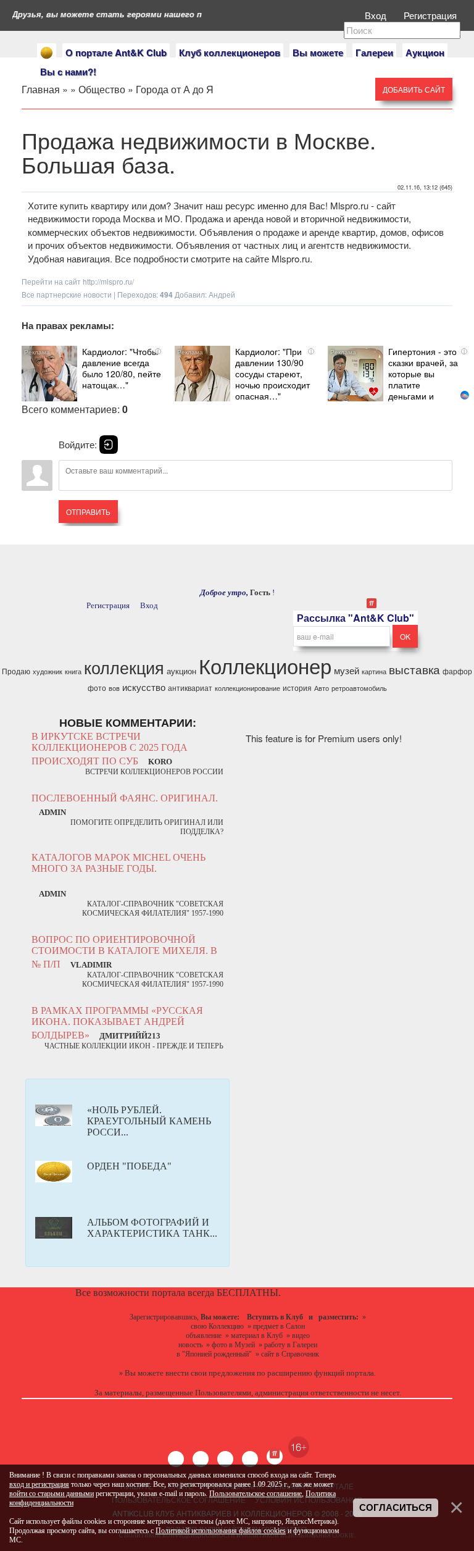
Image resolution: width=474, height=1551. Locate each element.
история (297, 687)
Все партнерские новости (67, 294)
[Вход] (108, 444)
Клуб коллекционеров (229, 52)
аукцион (181, 671)
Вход (376, 15)
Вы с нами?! (68, 71)
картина (374, 671)
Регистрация (431, 15)
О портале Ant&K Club (116, 52)
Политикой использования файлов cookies (221, 1530)
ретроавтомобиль (359, 688)
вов (114, 688)
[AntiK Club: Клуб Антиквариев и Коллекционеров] (46, 52)
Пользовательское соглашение (255, 1493)
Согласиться (395, 1508)
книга (73, 671)
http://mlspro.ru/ (108, 281)
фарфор (457, 671)
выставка (414, 669)
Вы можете (318, 52)
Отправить (88, 511)
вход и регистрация (39, 1484)
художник (47, 671)
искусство (143, 686)
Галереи (374, 52)
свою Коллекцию (217, 1326)
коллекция (124, 667)
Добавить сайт (414, 89)
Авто (321, 688)
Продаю (16, 671)
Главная (41, 89)
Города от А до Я (175, 89)
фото (97, 687)
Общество (101, 89)
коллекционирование (247, 688)
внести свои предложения (210, 1373)
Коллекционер (265, 665)
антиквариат (190, 687)
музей (346, 670)
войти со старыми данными (51, 1493)
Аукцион (424, 52)
